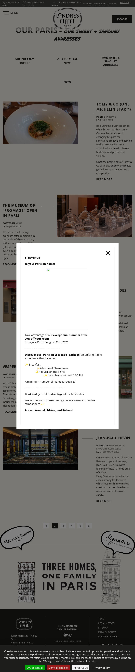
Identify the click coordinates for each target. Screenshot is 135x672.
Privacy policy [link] (101, 668)
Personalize (80, 668)
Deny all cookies (58, 668)
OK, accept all (35, 668)
